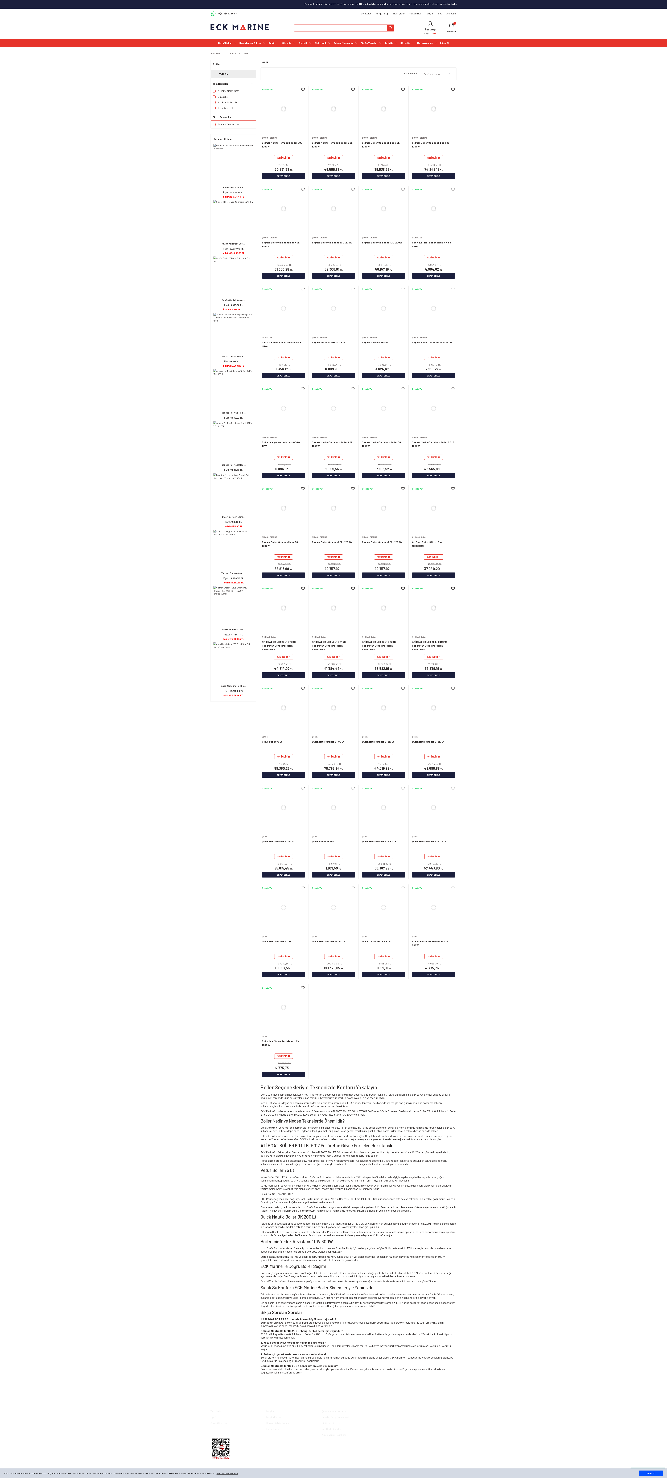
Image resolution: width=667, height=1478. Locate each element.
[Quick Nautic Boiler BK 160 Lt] (333, 907)
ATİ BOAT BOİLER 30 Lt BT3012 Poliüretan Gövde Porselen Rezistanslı (379, 645)
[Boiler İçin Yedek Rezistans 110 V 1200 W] (283, 1007)
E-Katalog (366, 13)
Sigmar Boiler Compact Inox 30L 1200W (280, 543)
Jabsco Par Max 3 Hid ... (233, 412)
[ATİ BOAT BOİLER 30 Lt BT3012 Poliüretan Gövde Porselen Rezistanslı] (383, 608)
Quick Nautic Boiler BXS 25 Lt (429, 841)
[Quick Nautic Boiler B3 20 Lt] (433, 707)
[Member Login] (430, 23)
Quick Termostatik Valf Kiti (377, 941)
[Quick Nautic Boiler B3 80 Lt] (333, 707)
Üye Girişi (215, 1417)
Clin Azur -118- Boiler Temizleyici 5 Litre (431, 244)
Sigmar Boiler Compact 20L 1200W (382, 541)
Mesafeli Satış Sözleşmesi (335, 1417)
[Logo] (240, 27)
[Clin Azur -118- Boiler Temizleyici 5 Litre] (433, 208)
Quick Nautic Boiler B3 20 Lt (428, 741)
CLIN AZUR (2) (225, 107)
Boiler (246, 53)
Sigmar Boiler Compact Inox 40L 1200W (280, 244)
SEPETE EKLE (283, 176)
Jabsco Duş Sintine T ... (233, 356)
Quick (315, 736)
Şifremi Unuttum (219, 1422)
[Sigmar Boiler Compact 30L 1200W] (383, 208)
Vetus (265, 736)
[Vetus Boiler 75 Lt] (283, 707)
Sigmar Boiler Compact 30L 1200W (382, 242)
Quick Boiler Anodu (323, 841)
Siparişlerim (399, 13)
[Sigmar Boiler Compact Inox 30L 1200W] (283, 508)
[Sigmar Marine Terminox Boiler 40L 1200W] (333, 408)
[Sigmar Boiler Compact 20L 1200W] (383, 508)
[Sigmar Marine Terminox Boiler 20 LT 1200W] (433, 408)
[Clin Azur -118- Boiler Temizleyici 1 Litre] (283, 308)
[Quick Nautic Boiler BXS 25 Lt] (433, 807)
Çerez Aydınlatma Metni (334, 1411)
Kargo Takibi (272, 1428)
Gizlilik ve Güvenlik (331, 1422)
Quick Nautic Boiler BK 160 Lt (328, 941)
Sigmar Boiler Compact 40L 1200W (332, 242)
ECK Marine (353, 1102)
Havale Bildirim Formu (277, 1422)
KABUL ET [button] (651, 1473)
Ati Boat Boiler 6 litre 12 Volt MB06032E (428, 543)
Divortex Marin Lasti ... (233, 516)
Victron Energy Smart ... (233, 573)
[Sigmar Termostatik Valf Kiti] (333, 308)
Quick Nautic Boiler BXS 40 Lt (379, 841)
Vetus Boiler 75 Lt (272, 741)
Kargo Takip (382, 13)
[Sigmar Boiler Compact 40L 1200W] (333, 208)
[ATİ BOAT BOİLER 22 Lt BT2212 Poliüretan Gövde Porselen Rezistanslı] (433, 608)
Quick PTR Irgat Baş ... (233, 243)
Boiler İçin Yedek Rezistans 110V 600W (430, 943)
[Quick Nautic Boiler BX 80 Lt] (283, 807)
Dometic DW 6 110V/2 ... (233, 187)
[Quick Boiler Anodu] (333, 807)
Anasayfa (451, 13)
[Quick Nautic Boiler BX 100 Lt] (283, 907)
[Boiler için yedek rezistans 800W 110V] (283, 408)
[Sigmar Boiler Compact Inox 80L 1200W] (383, 108)
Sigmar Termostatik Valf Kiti (328, 342)
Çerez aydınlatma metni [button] (227, 1473)
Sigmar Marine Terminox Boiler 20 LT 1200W (433, 444)
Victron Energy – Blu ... (233, 629)
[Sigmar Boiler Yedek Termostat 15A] (433, 308)
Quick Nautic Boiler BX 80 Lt (278, 841)
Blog (440, 13)
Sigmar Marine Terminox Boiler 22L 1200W (332, 144)
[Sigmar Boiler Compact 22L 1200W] (333, 508)
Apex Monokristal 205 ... (233, 685)
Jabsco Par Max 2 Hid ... (233, 464)
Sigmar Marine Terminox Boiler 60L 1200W (282, 144)
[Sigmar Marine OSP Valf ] (383, 308)
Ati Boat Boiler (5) (227, 102)
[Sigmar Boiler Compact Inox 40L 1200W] (283, 208)
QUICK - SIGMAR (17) (228, 91)
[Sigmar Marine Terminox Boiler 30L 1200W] (383, 408)
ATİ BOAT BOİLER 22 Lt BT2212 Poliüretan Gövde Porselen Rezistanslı (429, 645)
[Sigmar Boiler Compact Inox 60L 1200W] (433, 108)
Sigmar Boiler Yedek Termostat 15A (432, 342)
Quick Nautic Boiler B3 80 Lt (328, 741)
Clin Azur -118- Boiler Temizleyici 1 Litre (281, 344)
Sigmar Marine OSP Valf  (375, 342)
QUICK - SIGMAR (269, 138)
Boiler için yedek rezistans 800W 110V (281, 444)
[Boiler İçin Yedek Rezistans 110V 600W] (433, 907)
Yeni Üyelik (216, 1411)
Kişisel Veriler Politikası (334, 1434)
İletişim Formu (273, 1417)
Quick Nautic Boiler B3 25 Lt (378, 741)
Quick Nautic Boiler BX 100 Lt (278, 941)
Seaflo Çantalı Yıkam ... (233, 300)
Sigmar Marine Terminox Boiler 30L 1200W (382, 444)
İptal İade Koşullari (331, 1428)
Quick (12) (223, 96)
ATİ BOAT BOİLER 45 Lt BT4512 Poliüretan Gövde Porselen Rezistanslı (329, 645)
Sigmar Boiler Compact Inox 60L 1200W (430, 144)
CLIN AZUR (417, 237)
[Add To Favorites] (303, 89)
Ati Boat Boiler (419, 537)
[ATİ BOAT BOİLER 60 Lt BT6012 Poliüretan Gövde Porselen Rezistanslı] (283, 608)
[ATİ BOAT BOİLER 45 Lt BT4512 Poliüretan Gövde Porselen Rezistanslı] (333, 608)
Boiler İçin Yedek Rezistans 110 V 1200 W (280, 1043)
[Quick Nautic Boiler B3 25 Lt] (383, 707)
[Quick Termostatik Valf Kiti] (383, 907)
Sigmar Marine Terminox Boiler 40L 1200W (332, 444)
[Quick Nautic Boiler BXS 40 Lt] (383, 807)
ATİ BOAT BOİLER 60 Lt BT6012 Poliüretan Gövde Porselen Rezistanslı (279, 645)
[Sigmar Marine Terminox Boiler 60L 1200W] (283, 108)
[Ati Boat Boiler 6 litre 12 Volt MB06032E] (433, 508)
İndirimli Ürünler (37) (228, 124)
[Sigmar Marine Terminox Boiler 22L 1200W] (333, 108)
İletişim (429, 13)
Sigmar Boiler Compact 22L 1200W (332, 541)
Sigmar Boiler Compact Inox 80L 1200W (381, 144)
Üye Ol (433, 33)
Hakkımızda (415, 13)
